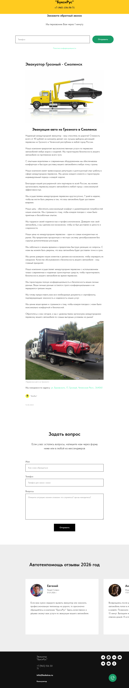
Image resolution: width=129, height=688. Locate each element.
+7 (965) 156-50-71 (65, 7)
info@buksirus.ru (45, 675)
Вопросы (29, 491)
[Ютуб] (120, 659)
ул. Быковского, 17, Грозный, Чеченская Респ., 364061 (77, 387)
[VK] (114, 659)
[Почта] (109, 665)
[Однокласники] (114, 665)
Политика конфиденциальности (64, 48)
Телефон (29, 476)
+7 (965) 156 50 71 (45, 667)
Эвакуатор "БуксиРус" (42, 658)
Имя (27, 461)
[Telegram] (103, 659)
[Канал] (103, 665)
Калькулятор (42, 681)
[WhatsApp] (109, 659)
